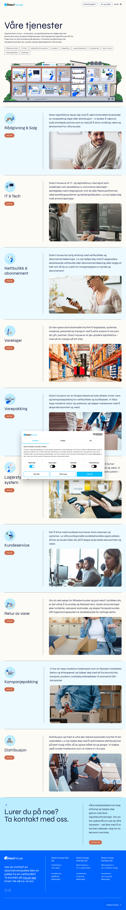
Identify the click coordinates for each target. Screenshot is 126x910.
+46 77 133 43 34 (106, 876)
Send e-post (55, 879)
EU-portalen (106, 4)
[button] (118, 4)
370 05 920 (29, 877)
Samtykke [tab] (35, 440)
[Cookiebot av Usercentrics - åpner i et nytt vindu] (94, 434)
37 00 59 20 (80, 876)
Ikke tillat (36, 474)
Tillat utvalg (63, 474)
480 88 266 (55, 876)
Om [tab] (90, 440)
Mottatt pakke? (89, 4)
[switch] (52, 466)
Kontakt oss (95, 842)
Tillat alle (89, 474)
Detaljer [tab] (63, 440)
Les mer (9, 135)
